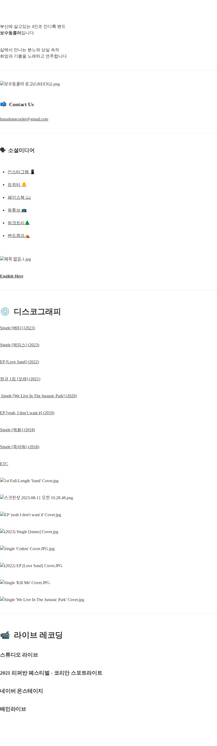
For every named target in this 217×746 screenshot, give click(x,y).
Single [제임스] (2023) (19, 345)
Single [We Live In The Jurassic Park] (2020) (38, 396)
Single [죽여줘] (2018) (19, 447)
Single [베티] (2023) (17, 328)
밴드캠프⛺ (19, 235)
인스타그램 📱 (21, 172)
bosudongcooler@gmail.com (24, 119)
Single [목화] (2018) (17, 430)
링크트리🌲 (19, 223)
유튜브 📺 (17, 210)
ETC (4, 464)
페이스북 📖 (19, 197)
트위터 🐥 (17, 184)
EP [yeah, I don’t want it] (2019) (27, 413)
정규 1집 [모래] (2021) (20, 379)
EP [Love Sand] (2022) (19, 362)
